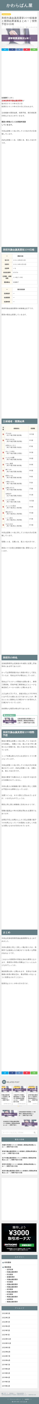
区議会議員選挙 (12, 1272)
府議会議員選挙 (12, 1284)
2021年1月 (6, 1335)
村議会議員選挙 (12, 1287)
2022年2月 (6, 1318)
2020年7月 (6, 1356)
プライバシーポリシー (15, 1399)
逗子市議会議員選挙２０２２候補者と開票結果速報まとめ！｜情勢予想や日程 (19, 1159)
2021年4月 (6, 1326)
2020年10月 (6, 1343)
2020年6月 (6, 1360)
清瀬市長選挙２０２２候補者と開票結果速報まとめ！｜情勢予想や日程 (19, 1146)
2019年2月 (6, 1386)
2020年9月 (6, 1347)
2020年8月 (6, 1352)
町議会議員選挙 (12, 1292)
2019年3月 (6, 1382)
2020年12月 (6, 1339)
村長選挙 (7, 1262)
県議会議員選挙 (12, 1297)
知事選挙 (10, 1299)
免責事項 (27, 1399)
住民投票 (10, 1269)
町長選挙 (10, 1294)
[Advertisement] (19, 74)
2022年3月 (6, 1313)
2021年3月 (6, 1330)
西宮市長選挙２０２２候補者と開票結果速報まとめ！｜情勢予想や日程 (19, 1165)
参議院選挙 (11, 1277)
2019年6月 (6, 1369)
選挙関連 (7, 1267)
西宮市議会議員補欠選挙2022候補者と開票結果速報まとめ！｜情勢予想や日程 (19, 1171)
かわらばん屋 (19, 5)
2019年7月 (6, 1365)
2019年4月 (6, 1377)
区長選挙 (10, 1274)
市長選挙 (10, 1282)
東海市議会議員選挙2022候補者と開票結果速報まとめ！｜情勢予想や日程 (19, 1152)
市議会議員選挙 (6, 14)
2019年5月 (6, 1373)
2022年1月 (6, 1322)
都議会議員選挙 (12, 1302)
